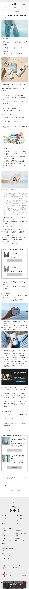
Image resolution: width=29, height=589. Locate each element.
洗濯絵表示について (6, 550)
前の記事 (11, 491)
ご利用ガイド (5, 530)
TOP (2, 11)
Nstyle (3, 520)
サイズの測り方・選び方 (7, 555)
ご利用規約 (4, 535)
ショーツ (16, 520)
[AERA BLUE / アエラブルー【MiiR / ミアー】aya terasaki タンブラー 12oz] (14, 82)
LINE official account (19, 540)
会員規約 (16, 535)
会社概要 (4, 533)
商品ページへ (14, 260)
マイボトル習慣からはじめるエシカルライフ (20, 11)
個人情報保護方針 (18, 530)
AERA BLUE (4, 518)
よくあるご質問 (5, 538)
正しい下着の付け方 (6, 558)
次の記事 (17, 491)
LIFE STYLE (7, 11)
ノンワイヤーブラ (18, 518)
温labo (3, 523)
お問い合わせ (17, 538)
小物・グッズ (17, 523)
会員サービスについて (6, 540)
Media (3, 543)
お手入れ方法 (5, 553)
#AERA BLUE (5, 477)
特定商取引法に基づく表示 (20, 533)
